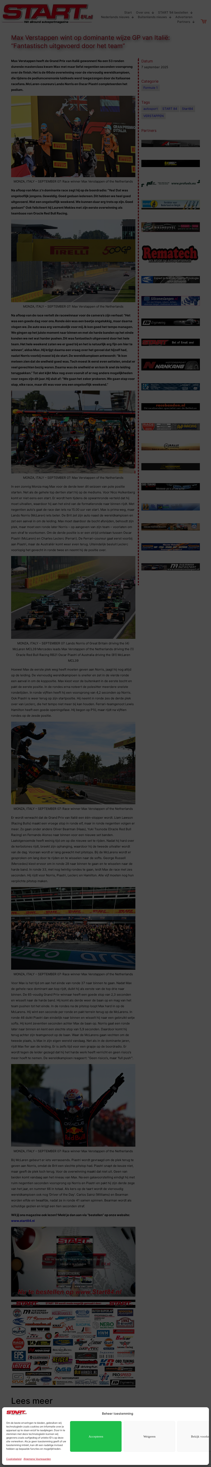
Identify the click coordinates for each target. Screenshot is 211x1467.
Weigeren (149, 1436)
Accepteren (96, 1436)
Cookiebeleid (13, 1458)
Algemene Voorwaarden (37, 1458)
